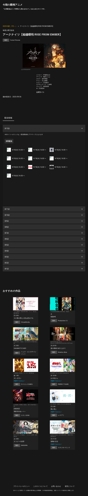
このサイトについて (40, 486)
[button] (44, 128)
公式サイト (40, 92)
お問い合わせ (56, 486)
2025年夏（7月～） (10, 26)
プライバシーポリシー (21, 486)
